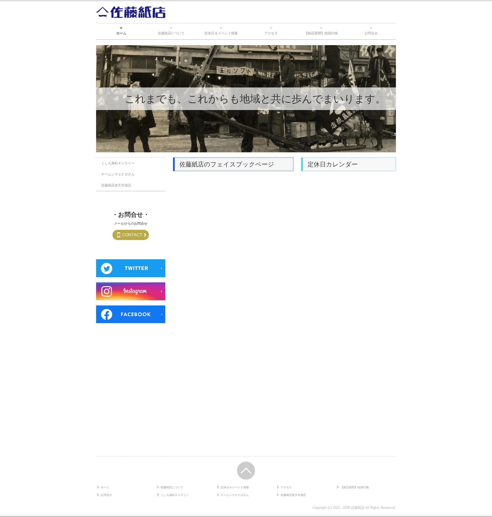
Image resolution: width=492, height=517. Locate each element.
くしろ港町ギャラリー (118, 163)
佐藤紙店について (171, 33)
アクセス (271, 33)
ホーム (121, 33)
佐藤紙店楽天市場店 (116, 185)
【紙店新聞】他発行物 (321, 33)
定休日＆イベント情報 (221, 33)
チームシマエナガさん (118, 174)
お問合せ (371, 33)
